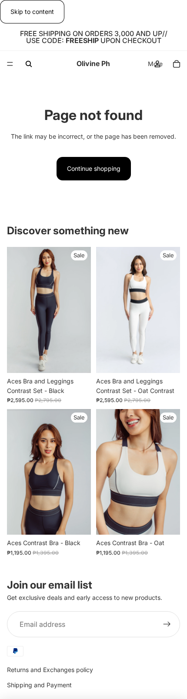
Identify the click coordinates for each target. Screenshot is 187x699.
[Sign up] (167, 624)
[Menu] (10, 64)
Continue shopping (93, 168)
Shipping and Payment (39, 685)
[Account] (157, 63)
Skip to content (32, 11)
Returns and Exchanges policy (50, 669)
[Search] (28, 63)
